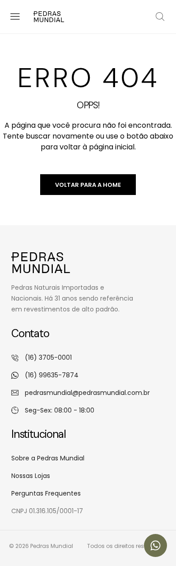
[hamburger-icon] (15, 16)
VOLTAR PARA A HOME (88, 185)
